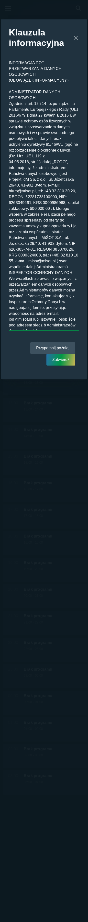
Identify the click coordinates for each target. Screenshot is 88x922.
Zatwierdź (60, 360)
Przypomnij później (52, 348)
